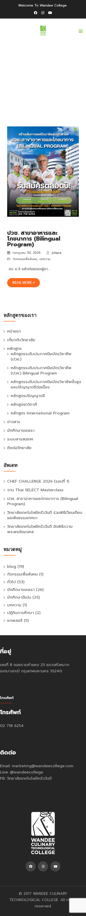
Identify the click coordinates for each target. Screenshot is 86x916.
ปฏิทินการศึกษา (20, 613)
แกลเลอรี (14, 620)
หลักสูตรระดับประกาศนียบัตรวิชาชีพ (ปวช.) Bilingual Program (41, 370)
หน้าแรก (14, 331)
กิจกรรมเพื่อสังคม (25, 259)
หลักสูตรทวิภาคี (24, 404)
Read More (22, 282)
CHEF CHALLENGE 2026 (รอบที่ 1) (38, 481)
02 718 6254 (12, 726)
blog (11, 566)
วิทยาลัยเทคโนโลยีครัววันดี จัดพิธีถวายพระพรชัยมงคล (40, 529)
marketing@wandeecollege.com (42, 766)
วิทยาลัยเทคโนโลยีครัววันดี (29, 778)
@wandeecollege (26, 772)
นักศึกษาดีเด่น (19, 597)
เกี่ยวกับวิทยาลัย (21, 340)
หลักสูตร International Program (40, 413)
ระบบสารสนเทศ (20, 439)
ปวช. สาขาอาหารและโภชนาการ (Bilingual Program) (33, 239)
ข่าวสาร (13, 422)
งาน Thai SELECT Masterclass (35, 490)
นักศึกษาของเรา (21, 430)
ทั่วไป (11, 582)
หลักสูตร (14, 349)
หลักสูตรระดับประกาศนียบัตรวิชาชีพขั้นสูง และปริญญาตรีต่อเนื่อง (46, 384)
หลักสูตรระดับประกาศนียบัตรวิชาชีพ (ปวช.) (41, 356)
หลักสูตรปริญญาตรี (28, 396)
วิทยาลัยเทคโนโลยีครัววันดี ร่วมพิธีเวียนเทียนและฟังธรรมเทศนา (44, 515)
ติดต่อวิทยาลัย (19, 448)
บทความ (44, 259)
